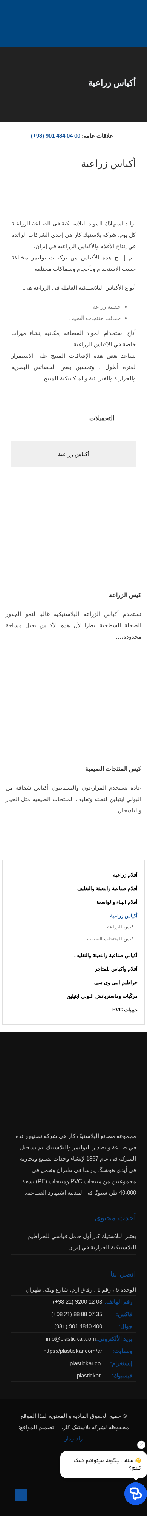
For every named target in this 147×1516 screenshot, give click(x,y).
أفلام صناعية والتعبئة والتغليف (107, 888)
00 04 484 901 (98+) (55, 136)
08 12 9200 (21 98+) (77, 1301)
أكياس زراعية (73, 454)
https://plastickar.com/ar (72, 1351)
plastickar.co (85, 1363)
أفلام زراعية (125, 875)
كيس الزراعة (125, 595)
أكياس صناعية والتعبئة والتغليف (106, 955)
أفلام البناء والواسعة (117, 902)
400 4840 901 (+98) (78, 1326)
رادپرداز (73, 1438)
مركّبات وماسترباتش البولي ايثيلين (102, 996)
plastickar (89, 1375)
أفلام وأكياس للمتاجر (116, 969)
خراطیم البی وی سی (116, 982)
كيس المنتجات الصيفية (113, 769)
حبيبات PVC (125, 1010)
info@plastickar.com (71, 1338)
